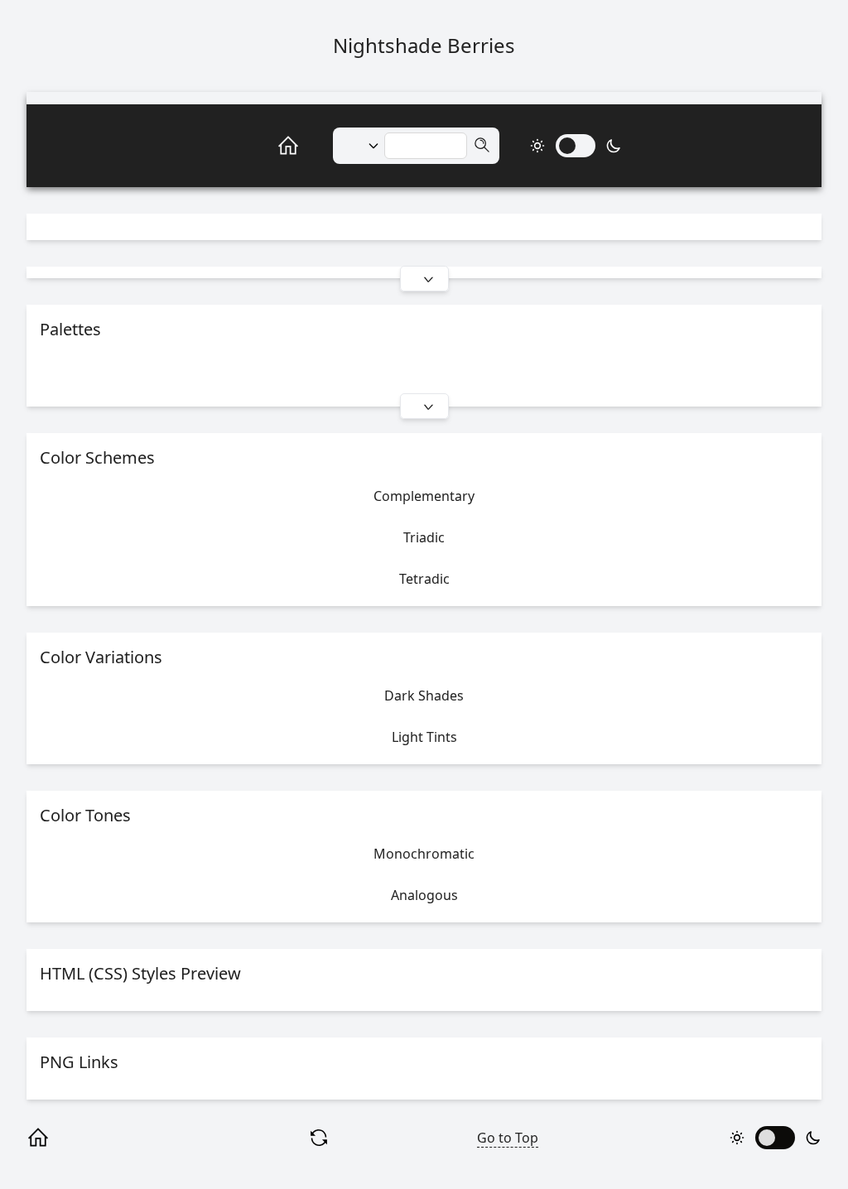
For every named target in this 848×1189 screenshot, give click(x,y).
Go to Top (507, 1138)
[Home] (270, 145)
